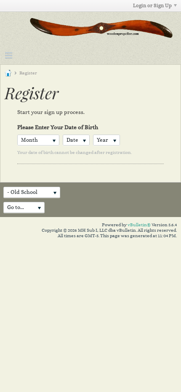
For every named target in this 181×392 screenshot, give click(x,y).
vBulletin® (139, 225)
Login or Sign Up (152, 5)
